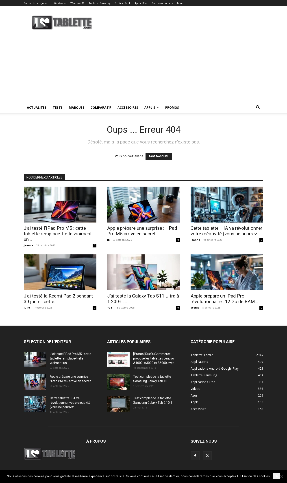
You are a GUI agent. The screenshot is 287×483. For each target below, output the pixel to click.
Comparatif (101, 107)
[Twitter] (207, 455)
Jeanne (28, 245)
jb (108, 239)
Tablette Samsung (99, 3)
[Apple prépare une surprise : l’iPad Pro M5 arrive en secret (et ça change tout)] (143, 205)
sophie (195, 307)
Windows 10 (77, 3)
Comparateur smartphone (167, 3)
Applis (149, 107)
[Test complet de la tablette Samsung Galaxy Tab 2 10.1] (118, 404)
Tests (58, 107)
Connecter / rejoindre (37, 3)
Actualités (36, 107)
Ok (276, 476)
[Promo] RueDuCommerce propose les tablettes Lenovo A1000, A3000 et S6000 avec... (154, 358)
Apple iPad (141, 3)
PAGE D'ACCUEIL (159, 156)
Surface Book (122, 3)
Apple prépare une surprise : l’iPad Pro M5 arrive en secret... (142, 230)
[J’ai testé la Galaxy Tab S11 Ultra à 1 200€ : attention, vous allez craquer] (143, 272)
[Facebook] (195, 455)
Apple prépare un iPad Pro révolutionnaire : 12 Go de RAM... (224, 298)
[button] (257, 108)
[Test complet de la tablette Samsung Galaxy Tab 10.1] (118, 382)
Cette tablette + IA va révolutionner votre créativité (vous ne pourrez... (226, 230)
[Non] (281, 476)
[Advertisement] (143, 68)
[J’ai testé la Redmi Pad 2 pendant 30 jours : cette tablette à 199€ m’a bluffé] (60, 272)
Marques (76, 107)
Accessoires (127, 107)
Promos (172, 107)
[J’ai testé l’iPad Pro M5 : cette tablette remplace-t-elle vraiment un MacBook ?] (60, 205)
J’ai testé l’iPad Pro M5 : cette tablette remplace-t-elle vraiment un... (58, 233)
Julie (27, 307)
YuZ (109, 307)
